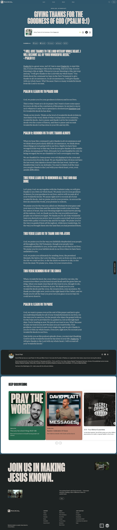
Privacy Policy (62, 521)
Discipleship (78, 516)
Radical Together (24, 363)
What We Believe (62, 514)
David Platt (63, 8)
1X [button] (80, 32)
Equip (77, 523)
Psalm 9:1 (56, 32)
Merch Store (62, 525)
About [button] (73, 2)
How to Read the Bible (80, 363)
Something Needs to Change (53, 363)
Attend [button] (63, 2)
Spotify (43, 43)
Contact (61, 519)
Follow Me (33, 363)
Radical (17, 363)
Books (44, 519)
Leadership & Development (81, 521)
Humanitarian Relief (80, 519)
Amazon (51, 43)
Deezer (59, 43)
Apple (36, 43)
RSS (66, 43)
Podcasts (45, 516)
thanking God (74, 108)
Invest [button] (53, 2)
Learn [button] (44, 2)
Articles (45, 514)
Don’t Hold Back (66, 363)
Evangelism (78, 514)
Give (114, 2)
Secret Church (46, 523)
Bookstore (61, 523)
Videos (44, 512)
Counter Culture (40, 363)
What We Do (61, 512)
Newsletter (45, 521)
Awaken (77, 512)
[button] (109, 2)
